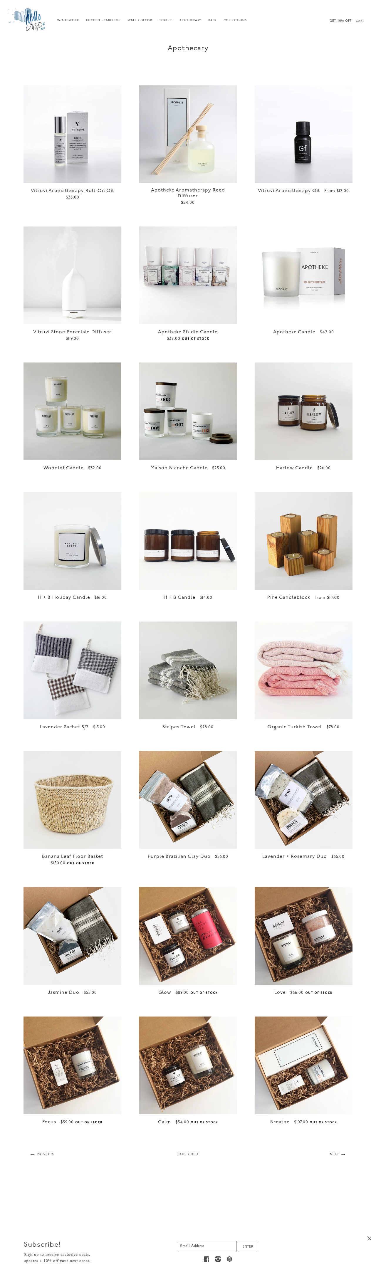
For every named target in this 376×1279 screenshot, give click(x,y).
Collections (235, 20)
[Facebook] (207, 1259)
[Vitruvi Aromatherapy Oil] (303, 134)
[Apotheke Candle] (303, 275)
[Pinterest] (229, 1259)
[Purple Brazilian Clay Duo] (188, 800)
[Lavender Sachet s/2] (72, 670)
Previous (45, 1154)
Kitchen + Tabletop (103, 20)
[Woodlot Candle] (72, 411)
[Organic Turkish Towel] (303, 670)
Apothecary (190, 20)
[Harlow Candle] (303, 411)
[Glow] (188, 936)
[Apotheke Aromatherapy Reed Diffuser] (188, 134)
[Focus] (72, 1065)
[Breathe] (303, 1065)
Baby (212, 20)
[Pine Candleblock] (303, 541)
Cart (360, 21)
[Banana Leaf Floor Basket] (72, 800)
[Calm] (188, 1065)
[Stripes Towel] (188, 670)
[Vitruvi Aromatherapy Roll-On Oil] (72, 134)
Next (335, 1154)
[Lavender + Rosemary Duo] (303, 800)
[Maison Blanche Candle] (188, 411)
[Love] (303, 936)
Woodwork (68, 20)
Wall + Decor (140, 20)
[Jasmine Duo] (72, 936)
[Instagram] (218, 1259)
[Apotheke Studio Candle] (188, 275)
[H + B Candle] (188, 541)
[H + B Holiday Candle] (72, 541)
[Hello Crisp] (27, 19)
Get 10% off (341, 21)
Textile (165, 20)
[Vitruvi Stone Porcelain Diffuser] (72, 275)
